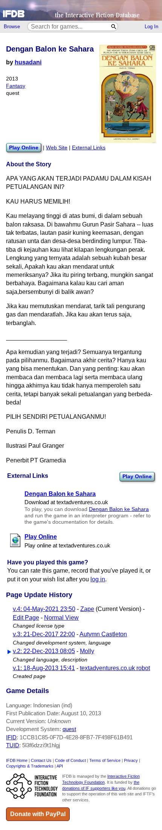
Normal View (61, 617)
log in (97, 579)
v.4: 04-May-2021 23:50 (44, 609)
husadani (28, 62)
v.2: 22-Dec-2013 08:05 (44, 651)
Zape (87, 609)
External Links (88, 147)
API (60, 766)
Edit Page (26, 617)
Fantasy (15, 86)
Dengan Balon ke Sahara (119, 509)
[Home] (81, 10)
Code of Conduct (70, 760)
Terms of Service (105, 760)
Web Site (56, 147)
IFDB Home (17, 760)
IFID (11, 737)
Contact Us (41, 760)
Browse (12, 26)
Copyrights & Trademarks (29, 766)
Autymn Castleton (103, 634)
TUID (12, 745)
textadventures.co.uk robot (115, 668)
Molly (87, 651)
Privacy (131, 760)
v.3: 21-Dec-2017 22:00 (44, 634)
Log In (151, 26)
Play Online (137, 476)
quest (69, 729)
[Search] (114, 26)
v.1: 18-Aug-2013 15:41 (44, 668)
